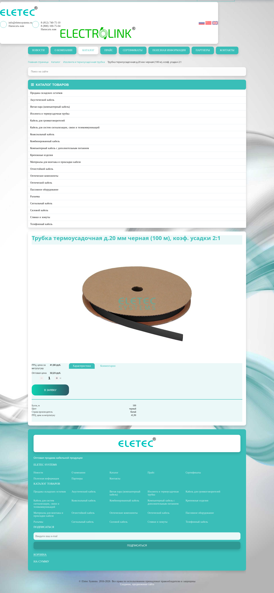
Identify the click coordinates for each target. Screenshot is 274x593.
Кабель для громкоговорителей (47, 120)
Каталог (88, 50)
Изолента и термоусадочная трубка (49, 113)
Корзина (40, 554)
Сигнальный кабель (41, 203)
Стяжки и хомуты (40, 217)
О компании (63, 50)
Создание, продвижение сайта (137, 584)
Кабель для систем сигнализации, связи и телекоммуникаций (65, 127)
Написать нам (48, 29)
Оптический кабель (41, 182)
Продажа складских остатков (46, 93)
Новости (38, 50)
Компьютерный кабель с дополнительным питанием (59, 148)
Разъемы (35, 196)
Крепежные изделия (41, 155)
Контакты (227, 50)
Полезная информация (169, 50)
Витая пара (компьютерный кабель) (50, 106)
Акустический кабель (42, 99)
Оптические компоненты (44, 175)
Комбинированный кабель (45, 141)
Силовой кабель (39, 210)
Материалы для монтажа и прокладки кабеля (55, 162)
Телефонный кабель (41, 224)
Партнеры (203, 50)
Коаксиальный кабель (42, 134)
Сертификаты (132, 50)
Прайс (108, 50)
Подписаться (137, 545)
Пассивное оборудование (44, 189)
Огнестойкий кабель (41, 169)
